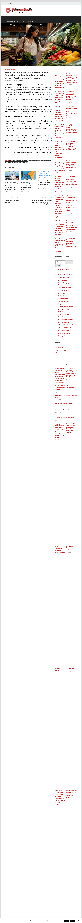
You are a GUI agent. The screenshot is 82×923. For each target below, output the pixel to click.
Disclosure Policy (24, 3)
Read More (78, 920)
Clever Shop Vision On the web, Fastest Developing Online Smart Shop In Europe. (71, 794)
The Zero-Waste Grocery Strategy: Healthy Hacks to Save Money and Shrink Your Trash (71, 164)
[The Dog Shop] (60, 668)
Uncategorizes (62, 336)
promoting (17, 162)
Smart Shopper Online (64, 330)
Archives (69, 262)
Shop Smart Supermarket (65, 306)
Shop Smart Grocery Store (66, 304)
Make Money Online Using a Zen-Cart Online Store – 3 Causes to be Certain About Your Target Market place (12, 185)
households (46, 160)
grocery (33, 160)
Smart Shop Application (65, 316)
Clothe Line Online (63, 277)
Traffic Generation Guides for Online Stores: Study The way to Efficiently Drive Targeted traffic (28, 185)
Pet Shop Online (63, 301)
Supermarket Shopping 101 (62, 409)
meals (6, 162)
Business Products (29, 21)
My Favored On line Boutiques (63, 403)
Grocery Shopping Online (65, 287)
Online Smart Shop (63, 298)
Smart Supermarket (64, 333)
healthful (39, 160)
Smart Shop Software (64, 327)
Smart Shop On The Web (65, 319)
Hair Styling (61, 293)
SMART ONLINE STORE (39, 18)
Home (7, 18)
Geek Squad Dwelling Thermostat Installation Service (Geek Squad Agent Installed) (65, 387)
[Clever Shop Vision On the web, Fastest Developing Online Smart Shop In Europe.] (60, 791)
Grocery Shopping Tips (10, 69)
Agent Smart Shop (63, 269)
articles (23, 160)
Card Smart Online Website (66, 274)
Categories (60, 262)
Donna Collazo (19, 80)
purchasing (24, 162)
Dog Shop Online (63, 280)
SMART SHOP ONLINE (56, 18)
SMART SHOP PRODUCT (12, 21)
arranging (17, 160)
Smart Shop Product (64, 322)
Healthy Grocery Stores (65, 295)
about (11, 160)
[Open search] (76, 18)
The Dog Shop (70, 668)
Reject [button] (72, 920)
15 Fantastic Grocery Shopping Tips (71, 547)
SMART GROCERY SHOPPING (20, 18)
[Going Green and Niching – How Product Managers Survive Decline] (45, 175)
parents (11, 162)
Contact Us (17, 3)
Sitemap (31, 3)
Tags (58, 265)
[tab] (60, 262)
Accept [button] (66, 920)
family (28, 160)
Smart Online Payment (64, 314)
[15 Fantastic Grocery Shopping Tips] (60, 546)
